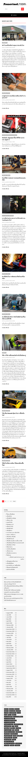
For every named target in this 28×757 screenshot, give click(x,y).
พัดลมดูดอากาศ (9, 524)
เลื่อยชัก (13, 739)
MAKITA (6, 711)
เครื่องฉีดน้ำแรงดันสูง (11, 518)
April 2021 (8, 684)
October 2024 (9, 656)
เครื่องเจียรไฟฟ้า (8, 736)
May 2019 (8, 697)
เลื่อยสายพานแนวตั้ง (9, 741)
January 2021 (9, 690)
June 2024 (9, 658)
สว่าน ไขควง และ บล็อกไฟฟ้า (8, 215)
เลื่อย (14, 736)
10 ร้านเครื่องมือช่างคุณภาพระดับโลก (13, 45)
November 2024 (10, 654)
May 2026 (8, 619)
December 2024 (10, 651)
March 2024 (9, 664)
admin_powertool (5, 47)
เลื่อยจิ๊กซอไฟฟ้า (8, 737)
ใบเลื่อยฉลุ (17, 745)
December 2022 (10, 672)
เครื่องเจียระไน (14, 734)
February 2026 (9, 625)
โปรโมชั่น (7, 745)
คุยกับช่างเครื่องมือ (10, 569)
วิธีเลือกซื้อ (7, 728)
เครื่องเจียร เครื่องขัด (6, 175)
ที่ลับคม (14, 714)
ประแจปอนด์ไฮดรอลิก (9, 722)
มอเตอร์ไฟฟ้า (9, 522)
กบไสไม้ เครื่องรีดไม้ (10, 549)
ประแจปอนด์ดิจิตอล (18, 716)
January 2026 (9, 627)
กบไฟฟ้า (18, 711)
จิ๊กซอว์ (9, 714)
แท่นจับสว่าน (18, 743)
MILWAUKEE (12, 711)
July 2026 (8, 615)
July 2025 (8, 637)
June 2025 (9, 639)
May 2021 (8, 682)
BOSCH (6, 709)
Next (14, 501)
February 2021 (9, 688)
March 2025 (9, 645)
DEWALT (11, 709)
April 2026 (8, 621)
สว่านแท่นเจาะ (8, 730)
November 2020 (10, 694)
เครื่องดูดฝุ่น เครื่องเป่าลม (12, 561)
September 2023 (10, 668)
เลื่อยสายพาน (9, 547)
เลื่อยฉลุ (15, 737)
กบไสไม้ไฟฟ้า (13, 713)
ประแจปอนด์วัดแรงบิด (10, 718)
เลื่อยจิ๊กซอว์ (19, 736)
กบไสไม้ (6, 713)
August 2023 (9, 670)
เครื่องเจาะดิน (9, 520)
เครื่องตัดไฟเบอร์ (10, 538)
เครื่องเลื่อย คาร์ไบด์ (6, 93)
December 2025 (10, 629)
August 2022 (9, 678)
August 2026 (9, 613)
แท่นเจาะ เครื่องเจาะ (10, 534)
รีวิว (13, 726)
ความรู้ (18, 713)
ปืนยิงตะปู (4, 352)
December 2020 (10, 692)
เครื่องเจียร (7, 734)
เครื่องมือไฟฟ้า (9, 528)
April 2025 (8, 643)
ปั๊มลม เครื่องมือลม (10, 514)
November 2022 (10, 674)
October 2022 (9, 676)
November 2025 (10, 631)
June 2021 (8, 680)
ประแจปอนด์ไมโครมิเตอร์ (10, 720)
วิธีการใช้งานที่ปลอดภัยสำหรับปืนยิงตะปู (14, 355)
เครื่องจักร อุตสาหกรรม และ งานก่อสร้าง (17, 558)
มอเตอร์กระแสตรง (9, 724)
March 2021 (9, 686)
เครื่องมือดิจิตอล (10, 563)
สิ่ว (13, 730)
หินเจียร (16, 730)
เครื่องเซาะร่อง (9, 551)
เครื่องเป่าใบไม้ (9, 526)
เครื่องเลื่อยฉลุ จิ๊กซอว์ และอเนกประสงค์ (10, 135)
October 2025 (9, 633)
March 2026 (9, 623)
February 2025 (9, 647)
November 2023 (10, 666)
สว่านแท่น (18, 728)
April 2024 (8, 662)
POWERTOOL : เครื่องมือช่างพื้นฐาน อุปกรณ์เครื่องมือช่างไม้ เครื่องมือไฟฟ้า (13, 754)
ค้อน (6, 714)
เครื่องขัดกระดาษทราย (11, 553)
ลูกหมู (16, 726)
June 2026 (8, 617)
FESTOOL (17, 709)
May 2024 (8, 660)
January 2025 (9, 649)
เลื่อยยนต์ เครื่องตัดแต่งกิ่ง (12, 567)
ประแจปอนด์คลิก (8, 716)
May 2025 (8, 641)
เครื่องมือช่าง (5, 42)
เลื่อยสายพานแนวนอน (9, 743)
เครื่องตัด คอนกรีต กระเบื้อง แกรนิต (14, 540)
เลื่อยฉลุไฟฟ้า (8, 739)
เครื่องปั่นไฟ (9, 516)
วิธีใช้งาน (13, 728)
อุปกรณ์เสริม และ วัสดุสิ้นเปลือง (13, 565)
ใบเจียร (12, 745)
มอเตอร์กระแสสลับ (18, 724)
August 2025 (9, 635)
